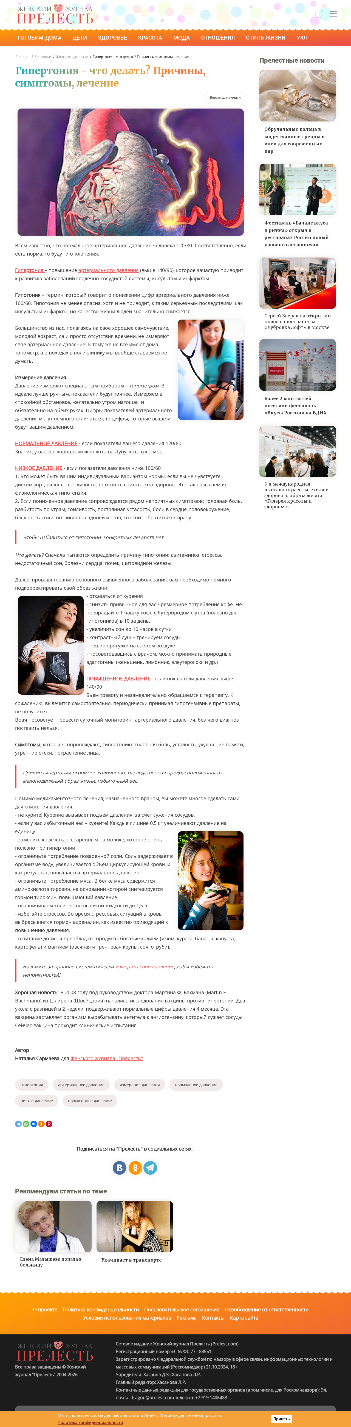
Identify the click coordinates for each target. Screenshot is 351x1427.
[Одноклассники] (41, 1124)
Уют (303, 37)
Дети (80, 37)
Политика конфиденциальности (101, 1309)
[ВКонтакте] (33, 1124)
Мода (182, 37)
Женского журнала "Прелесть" (106, 1058)
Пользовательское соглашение (181, 1309)
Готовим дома (40, 37)
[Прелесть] (55, 6)
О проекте (45, 1309)
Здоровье (113, 37)
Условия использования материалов (127, 1317)
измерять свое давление (144, 966)
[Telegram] (18, 1124)
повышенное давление (90, 1100)
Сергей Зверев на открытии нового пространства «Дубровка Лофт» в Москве (297, 321)
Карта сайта (244, 1317)
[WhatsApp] (26, 1124)
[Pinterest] (49, 1124)
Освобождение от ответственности (266, 1309)
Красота (150, 37)
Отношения (218, 37)
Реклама (187, 1317)
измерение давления (140, 1084)
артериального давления (108, 270)
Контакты (213, 1317)
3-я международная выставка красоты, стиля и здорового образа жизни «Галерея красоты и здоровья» (296, 495)
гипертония (32, 1084)
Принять (281, 1419)
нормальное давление (196, 1084)
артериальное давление (81, 1084)
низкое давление (37, 1100)
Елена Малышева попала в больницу (51, 1262)
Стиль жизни (266, 37)
